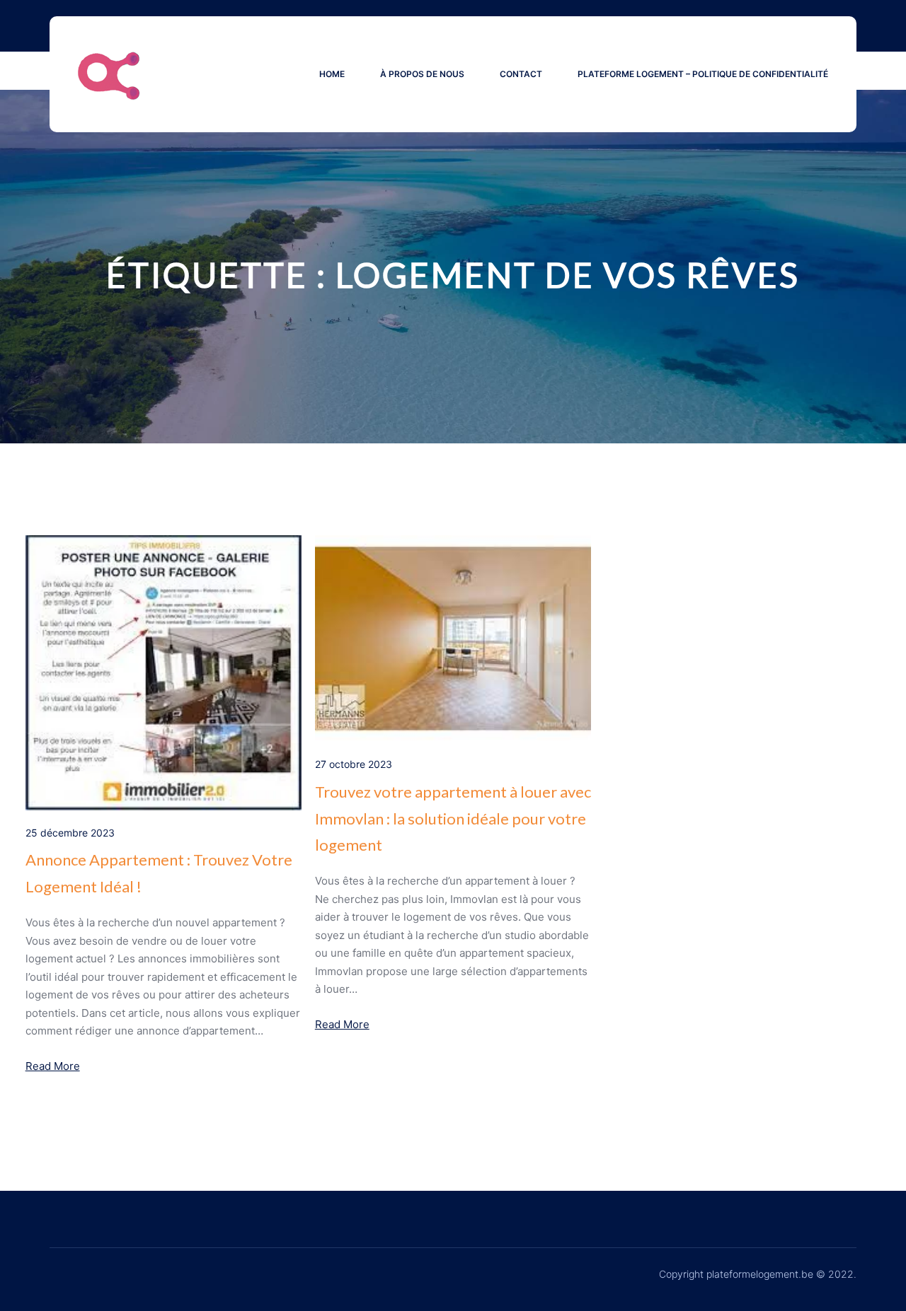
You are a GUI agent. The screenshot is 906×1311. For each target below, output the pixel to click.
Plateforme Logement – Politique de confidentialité (703, 74)
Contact (521, 74)
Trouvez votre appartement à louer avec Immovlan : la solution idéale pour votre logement (453, 818)
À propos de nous (422, 74)
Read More (52, 1066)
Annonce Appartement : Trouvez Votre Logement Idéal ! (158, 872)
